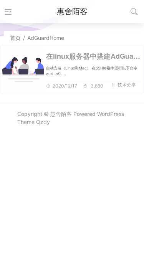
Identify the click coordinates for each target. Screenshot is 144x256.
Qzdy (43, 122)
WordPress (110, 114)
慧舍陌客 (61, 114)
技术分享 (127, 85)
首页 (15, 38)
